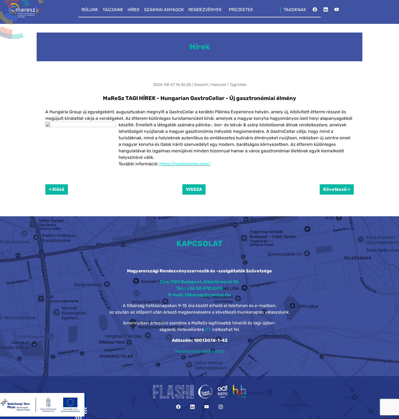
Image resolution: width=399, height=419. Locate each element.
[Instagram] (220, 407)
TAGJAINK (113, 9)
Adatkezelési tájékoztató (199, 351)
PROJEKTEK (241, 9)
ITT (208, 329)
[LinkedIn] (326, 11)
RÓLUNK (89, 9)
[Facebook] (315, 11)
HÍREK (134, 9)
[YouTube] (336, 11)
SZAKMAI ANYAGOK (164, 9)
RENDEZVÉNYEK (205, 9)
